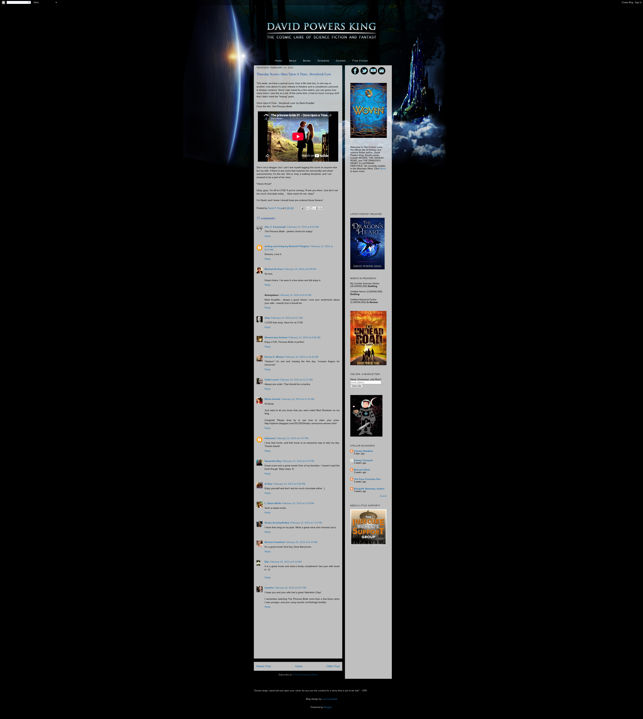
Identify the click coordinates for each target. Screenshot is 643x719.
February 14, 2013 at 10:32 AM (301, 356)
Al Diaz (268, 483)
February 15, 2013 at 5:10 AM (301, 542)
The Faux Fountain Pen (367, 479)
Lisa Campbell (329, 699)
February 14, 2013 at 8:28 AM (300, 269)
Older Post (333, 666)
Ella (267, 561)
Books (307, 60)
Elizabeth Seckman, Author (369, 488)
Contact (341, 60)
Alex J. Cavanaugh (275, 226)
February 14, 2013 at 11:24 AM (297, 399)
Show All (383, 496)
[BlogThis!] (311, 208)
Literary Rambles (363, 451)
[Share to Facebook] (317, 208)
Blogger (328, 707)
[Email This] (307, 208)
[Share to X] (314, 208)
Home (278, 60)
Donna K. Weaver (274, 356)
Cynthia (269, 587)
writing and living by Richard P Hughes (287, 246)
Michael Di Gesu (274, 269)
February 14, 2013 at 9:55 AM (304, 337)
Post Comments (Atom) (305, 674)
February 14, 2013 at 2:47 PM (292, 438)
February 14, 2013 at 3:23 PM (298, 461)
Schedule (323, 60)
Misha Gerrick (272, 399)
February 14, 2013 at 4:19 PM (298, 503)
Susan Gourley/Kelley (277, 522)
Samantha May (273, 461)
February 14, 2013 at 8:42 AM (295, 295)
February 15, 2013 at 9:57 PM (290, 587)
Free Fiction (360, 60)
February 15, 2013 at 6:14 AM (286, 561)
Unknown (270, 438)
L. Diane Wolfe (273, 503)
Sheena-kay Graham (276, 337)
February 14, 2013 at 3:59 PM (289, 483)
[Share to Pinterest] (320, 208)
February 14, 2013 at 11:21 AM (296, 379)
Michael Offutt (362, 469)
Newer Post (263, 666)
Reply (268, 236)
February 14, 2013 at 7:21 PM (306, 522)
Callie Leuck (272, 379)
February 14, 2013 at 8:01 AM (303, 226)
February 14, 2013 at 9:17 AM (287, 317)
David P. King (275, 208)
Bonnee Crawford (274, 542)
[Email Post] (301, 208)
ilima (267, 317)
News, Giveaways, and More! (365, 379)
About (292, 60)
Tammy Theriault (363, 460)
